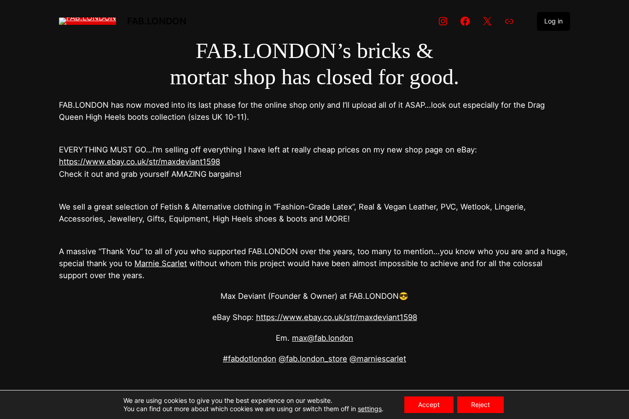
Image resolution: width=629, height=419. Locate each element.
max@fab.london (322, 338)
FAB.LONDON (156, 21)
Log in (553, 21)
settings (370, 409)
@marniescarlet (377, 358)
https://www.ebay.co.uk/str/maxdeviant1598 (139, 161)
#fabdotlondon (249, 358)
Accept (429, 404)
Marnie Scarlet (160, 263)
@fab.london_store (313, 358)
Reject (480, 404)
